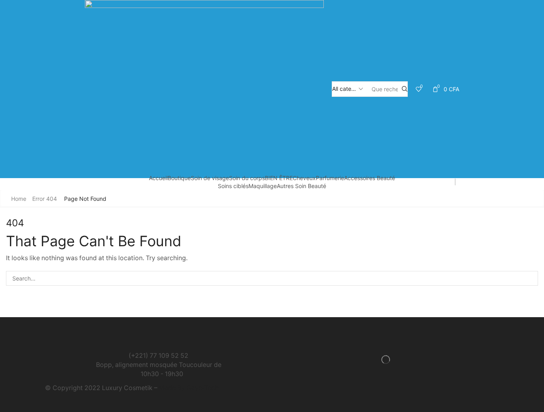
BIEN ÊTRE (279, 178)
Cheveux (304, 178)
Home (18, 198)
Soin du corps (247, 178)
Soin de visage (210, 178)
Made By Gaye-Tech (189, 388)
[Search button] (404, 89)
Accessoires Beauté (369, 178)
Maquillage (263, 185)
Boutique (179, 178)
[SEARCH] (530, 278)
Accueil (158, 178)
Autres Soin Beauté (301, 185)
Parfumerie (330, 178)
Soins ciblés (233, 185)
